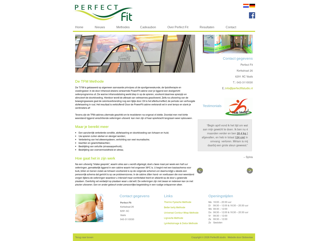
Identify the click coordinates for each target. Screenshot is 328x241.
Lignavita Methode (173, 217)
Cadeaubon (148, 27)
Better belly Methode (174, 207)
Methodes (120, 28)
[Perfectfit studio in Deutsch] (252, 6)
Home (79, 27)
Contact (231, 27)
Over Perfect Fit (177, 27)
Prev (200, 169)
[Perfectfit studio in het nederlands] (246, 6)
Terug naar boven (84, 237)
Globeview (247, 237)
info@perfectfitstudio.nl (239, 88)
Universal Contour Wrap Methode (181, 212)
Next (250, 169)
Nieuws (100, 27)
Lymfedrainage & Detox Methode (181, 223)
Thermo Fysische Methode (177, 201)
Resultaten (207, 27)
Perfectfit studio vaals (111, 12)
